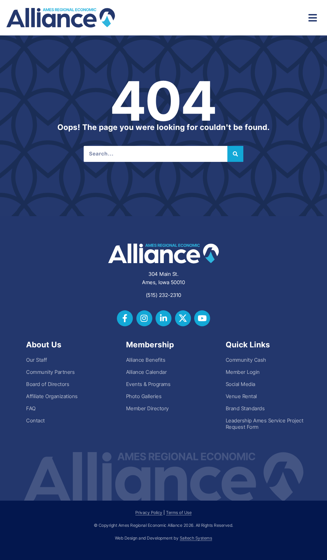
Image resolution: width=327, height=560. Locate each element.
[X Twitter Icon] (183, 318)
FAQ (31, 408)
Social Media (240, 384)
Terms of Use (179, 512)
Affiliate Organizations (52, 396)
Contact (35, 420)
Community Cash (246, 360)
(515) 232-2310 (163, 295)
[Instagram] (144, 318)
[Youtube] (202, 318)
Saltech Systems (196, 538)
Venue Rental (241, 396)
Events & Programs (148, 384)
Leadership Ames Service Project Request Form (265, 423)
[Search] (235, 154)
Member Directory (147, 408)
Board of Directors (47, 384)
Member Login (243, 372)
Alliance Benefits (146, 360)
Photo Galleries (144, 396)
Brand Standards (245, 408)
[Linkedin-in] (163, 318)
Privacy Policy (149, 512)
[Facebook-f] (125, 318)
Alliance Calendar (146, 372)
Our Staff (36, 360)
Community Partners (50, 372)
